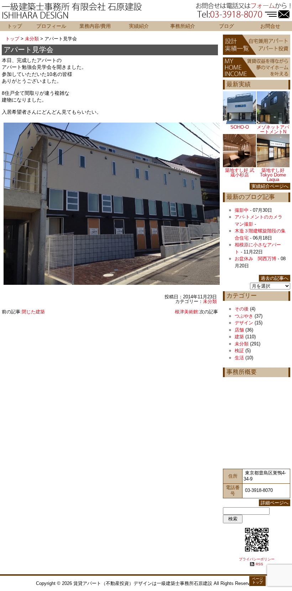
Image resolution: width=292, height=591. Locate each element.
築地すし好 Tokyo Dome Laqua (273, 175)
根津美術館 (186, 311)
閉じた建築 (33, 311)
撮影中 (242, 210)
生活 (239, 357)
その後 (242, 309)
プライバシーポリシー (257, 559)
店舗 (239, 330)
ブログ (226, 26)
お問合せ (270, 26)
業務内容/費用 (95, 26)
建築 (239, 336)
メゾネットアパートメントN (273, 129)
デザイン (244, 322)
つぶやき (244, 316)
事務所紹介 (182, 26)
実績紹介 (139, 26)
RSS (259, 564)
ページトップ (257, 580)
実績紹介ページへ (269, 186)
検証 (239, 350)
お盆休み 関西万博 (255, 258)
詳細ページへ (274, 502)
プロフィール (51, 26)
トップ (14, 26)
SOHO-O (239, 127)
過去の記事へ (274, 278)
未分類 (32, 38)
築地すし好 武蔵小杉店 (239, 173)
